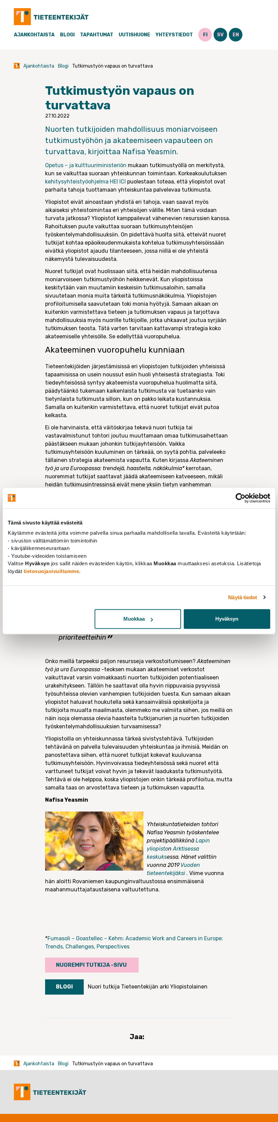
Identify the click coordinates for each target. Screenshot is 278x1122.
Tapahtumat (96, 35)
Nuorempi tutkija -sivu (92, 965)
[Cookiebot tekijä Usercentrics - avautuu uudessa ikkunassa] (240, 498)
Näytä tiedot (242, 597)
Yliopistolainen (188, 986)
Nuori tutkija (104, 986)
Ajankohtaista (34, 35)
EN (236, 35)
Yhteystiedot (174, 35)
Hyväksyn (226, 619)
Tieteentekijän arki (145, 986)
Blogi (67, 35)
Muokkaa (134, 619)
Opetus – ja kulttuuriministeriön (85, 165)
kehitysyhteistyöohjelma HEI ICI (85, 181)
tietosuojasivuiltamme (51, 571)
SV (220, 35)
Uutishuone (134, 35)
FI (205, 35)
